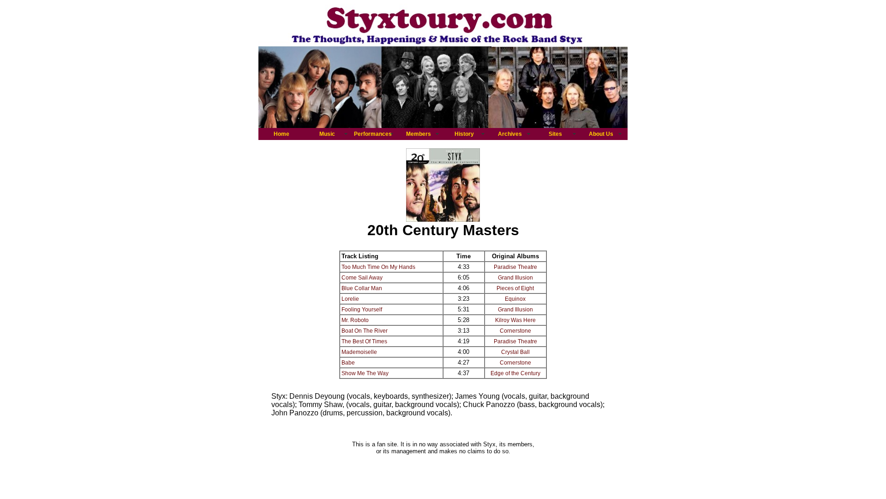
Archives (510, 134)
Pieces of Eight (515, 288)
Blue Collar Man (361, 288)
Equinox (515, 299)
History (464, 134)
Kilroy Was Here (515, 320)
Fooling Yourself (361, 309)
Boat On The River (364, 331)
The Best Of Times (364, 341)
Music (327, 134)
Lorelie (350, 299)
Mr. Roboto (355, 320)
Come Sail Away (362, 277)
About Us (601, 134)
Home (281, 134)
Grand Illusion (515, 277)
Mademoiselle (359, 352)
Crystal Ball (515, 352)
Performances (373, 134)
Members (418, 134)
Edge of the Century (515, 373)
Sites (555, 134)
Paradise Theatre (515, 267)
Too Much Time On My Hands (378, 267)
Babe (348, 362)
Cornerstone (515, 331)
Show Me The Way (365, 373)
